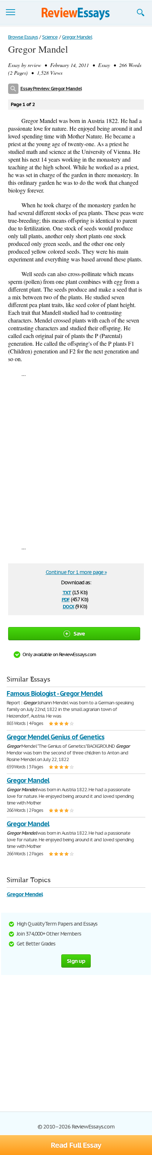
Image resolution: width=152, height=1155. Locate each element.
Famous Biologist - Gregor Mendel (55, 693)
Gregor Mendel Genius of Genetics (55, 737)
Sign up (76, 960)
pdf (66, 599)
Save (79, 633)
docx (68, 606)
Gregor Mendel (24, 894)
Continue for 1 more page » (76, 572)
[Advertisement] (76, 460)
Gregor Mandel (28, 780)
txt (66, 592)
